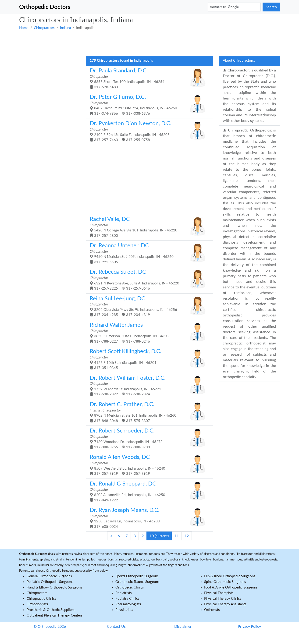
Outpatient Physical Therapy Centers (55, 615)
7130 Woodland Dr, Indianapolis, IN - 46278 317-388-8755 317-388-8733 (126, 438)
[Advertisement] (149, 42)
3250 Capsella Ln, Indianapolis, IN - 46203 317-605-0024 (125, 517)
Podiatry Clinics (127, 598)
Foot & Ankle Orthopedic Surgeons (231, 587)
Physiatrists (124, 610)
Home (23, 28)
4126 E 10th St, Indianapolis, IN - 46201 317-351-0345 (125, 359)
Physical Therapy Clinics (222, 598)
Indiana (65, 28)
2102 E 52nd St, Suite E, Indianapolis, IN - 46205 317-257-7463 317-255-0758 (130, 131)
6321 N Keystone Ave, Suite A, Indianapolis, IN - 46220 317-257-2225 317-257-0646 (134, 279)
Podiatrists (123, 593)
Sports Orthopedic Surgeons (137, 576)
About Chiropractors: (239, 60)
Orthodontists (37, 604)
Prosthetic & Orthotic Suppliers (51, 610)
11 (176, 536)
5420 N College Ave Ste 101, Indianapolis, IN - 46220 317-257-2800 (133, 227)
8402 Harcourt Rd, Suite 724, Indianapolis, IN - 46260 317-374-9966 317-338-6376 (133, 104)
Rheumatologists (128, 604)
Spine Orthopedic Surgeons (225, 582)
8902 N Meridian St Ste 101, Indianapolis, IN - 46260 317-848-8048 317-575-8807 (133, 412)
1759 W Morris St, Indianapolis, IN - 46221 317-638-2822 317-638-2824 (128, 385)
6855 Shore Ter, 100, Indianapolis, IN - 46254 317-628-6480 (127, 78)
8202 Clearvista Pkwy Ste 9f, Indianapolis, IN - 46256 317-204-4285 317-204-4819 (133, 306)
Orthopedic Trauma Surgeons (137, 582)
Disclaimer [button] (183, 626)
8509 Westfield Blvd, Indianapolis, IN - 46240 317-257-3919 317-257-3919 (127, 464)
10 (159, 536)
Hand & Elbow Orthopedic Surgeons (54, 587)
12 (187, 536)
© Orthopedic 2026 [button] (50, 626)
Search (271, 7)
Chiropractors (44, 28)
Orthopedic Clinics (129, 587)
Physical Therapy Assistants (225, 604)
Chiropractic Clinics (41, 598)
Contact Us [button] (116, 626)
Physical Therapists (219, 593)
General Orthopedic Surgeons (49, 576)
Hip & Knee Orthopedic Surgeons (229, 576)
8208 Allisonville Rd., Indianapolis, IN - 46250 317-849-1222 (127, 491)
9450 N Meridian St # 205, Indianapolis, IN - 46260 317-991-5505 (132, 253)
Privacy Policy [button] (249, 626)
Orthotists (212, 610)
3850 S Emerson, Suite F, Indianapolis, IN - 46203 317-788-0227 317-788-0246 (130, 332)
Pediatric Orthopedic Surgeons (50, 582)
